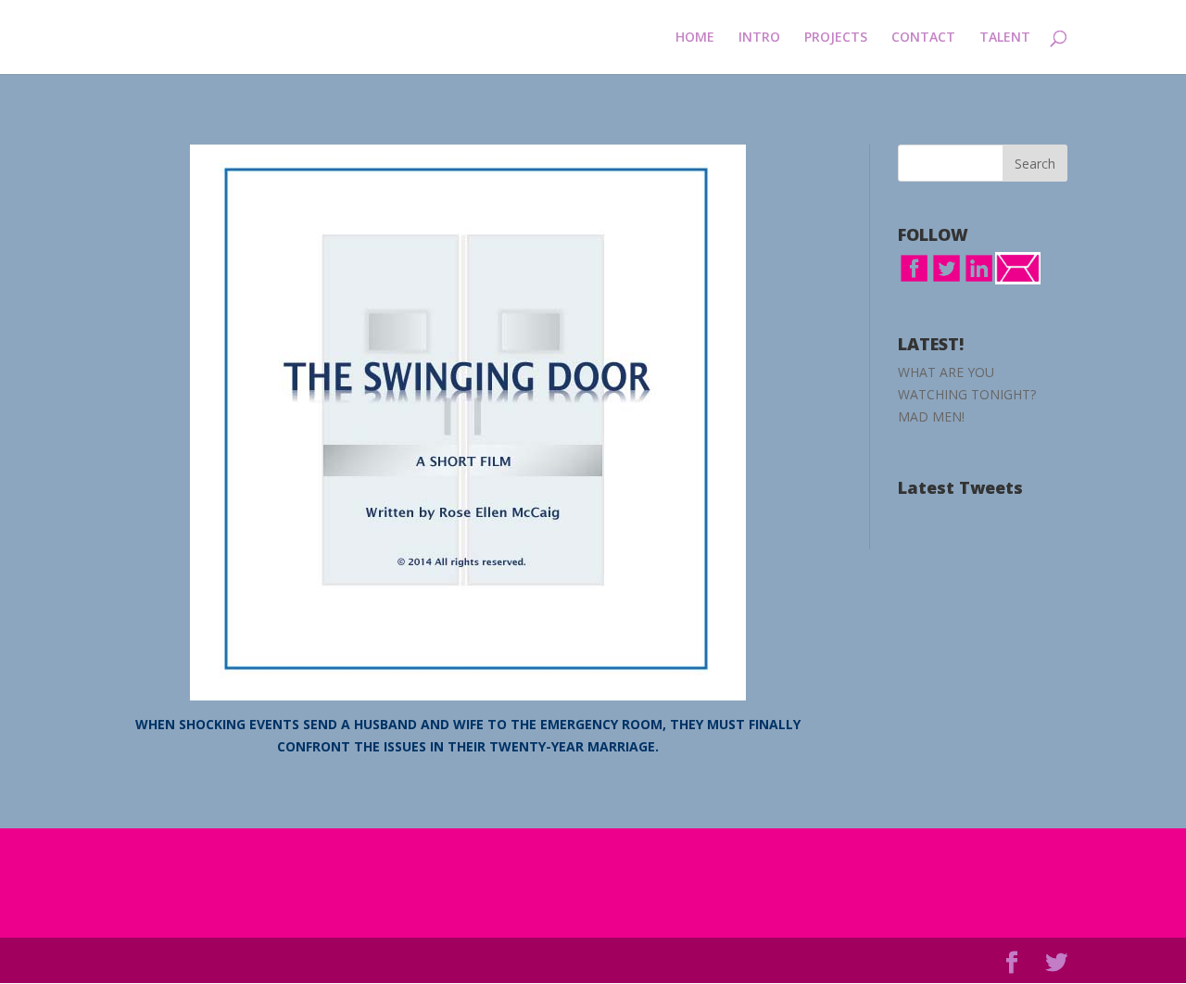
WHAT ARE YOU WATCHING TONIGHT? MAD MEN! (967, 394)
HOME (694, 38)
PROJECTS (835, 38)
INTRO (759, 38)
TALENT (1004, 38)
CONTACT (923, 38)
